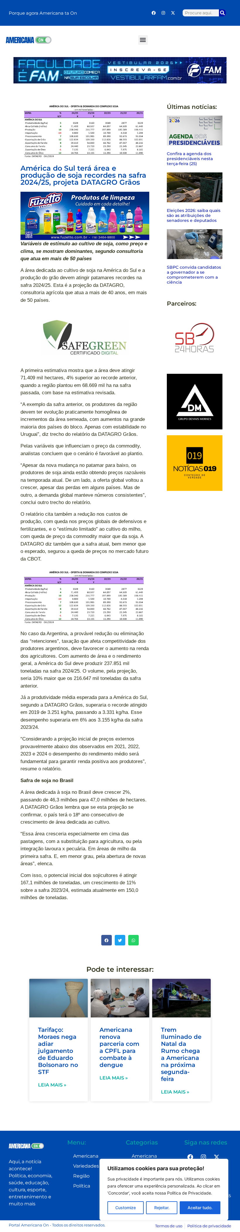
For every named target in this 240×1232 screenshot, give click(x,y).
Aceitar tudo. (200, 1207)
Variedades (86, 1166)
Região (81, 1176)
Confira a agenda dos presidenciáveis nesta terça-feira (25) (190, 158)
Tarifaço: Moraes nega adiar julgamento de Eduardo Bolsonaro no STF (58, 1050)
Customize (125, 1207)
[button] (143, 40)
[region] (164, 1189)
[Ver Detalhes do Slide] (84, 216)
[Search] (222, 12)
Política (81, 1186)
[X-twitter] (173, 13)
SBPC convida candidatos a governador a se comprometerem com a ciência (194, 275)
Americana (85, 1156)
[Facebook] (154, 13)
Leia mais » (52, 1085)
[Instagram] (163, 13)
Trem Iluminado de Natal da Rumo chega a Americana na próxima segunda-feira (181, 1054)
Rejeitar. (161, 1207)
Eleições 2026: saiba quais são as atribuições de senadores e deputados (193, 215)
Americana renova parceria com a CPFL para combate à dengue (119, 1047)
